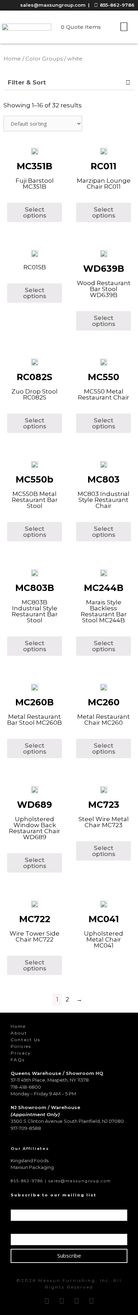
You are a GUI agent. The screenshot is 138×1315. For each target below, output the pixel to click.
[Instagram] (61, 1300)
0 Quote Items (81, 27)
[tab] (69, 82)
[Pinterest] (76, 1300)
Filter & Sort (27, 82)
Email (19, 1228)
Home (12, 58)
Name (20, 1204)
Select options (34, 212)
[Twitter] (91, 1300)
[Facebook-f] (46, 1300)
